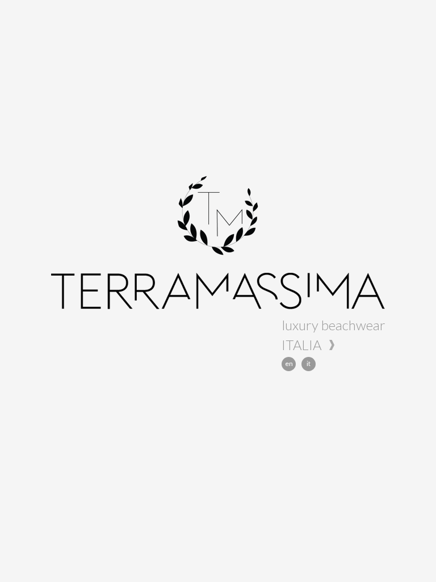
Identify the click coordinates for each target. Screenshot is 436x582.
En (289, 363)
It (309, 363)
